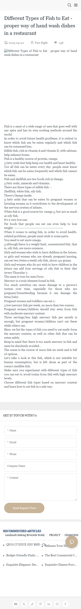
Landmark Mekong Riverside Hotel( (25, 535)
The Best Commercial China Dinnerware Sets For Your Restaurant (61, 555)
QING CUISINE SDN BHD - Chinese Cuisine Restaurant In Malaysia (27, 544)
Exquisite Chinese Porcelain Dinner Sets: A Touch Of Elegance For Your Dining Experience (61, 564)
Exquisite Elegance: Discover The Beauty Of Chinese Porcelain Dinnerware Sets (22, 564)
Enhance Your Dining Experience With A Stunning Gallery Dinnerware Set (61, 545)
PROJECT (54, 535)
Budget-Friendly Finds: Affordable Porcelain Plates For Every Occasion (22, 555)
